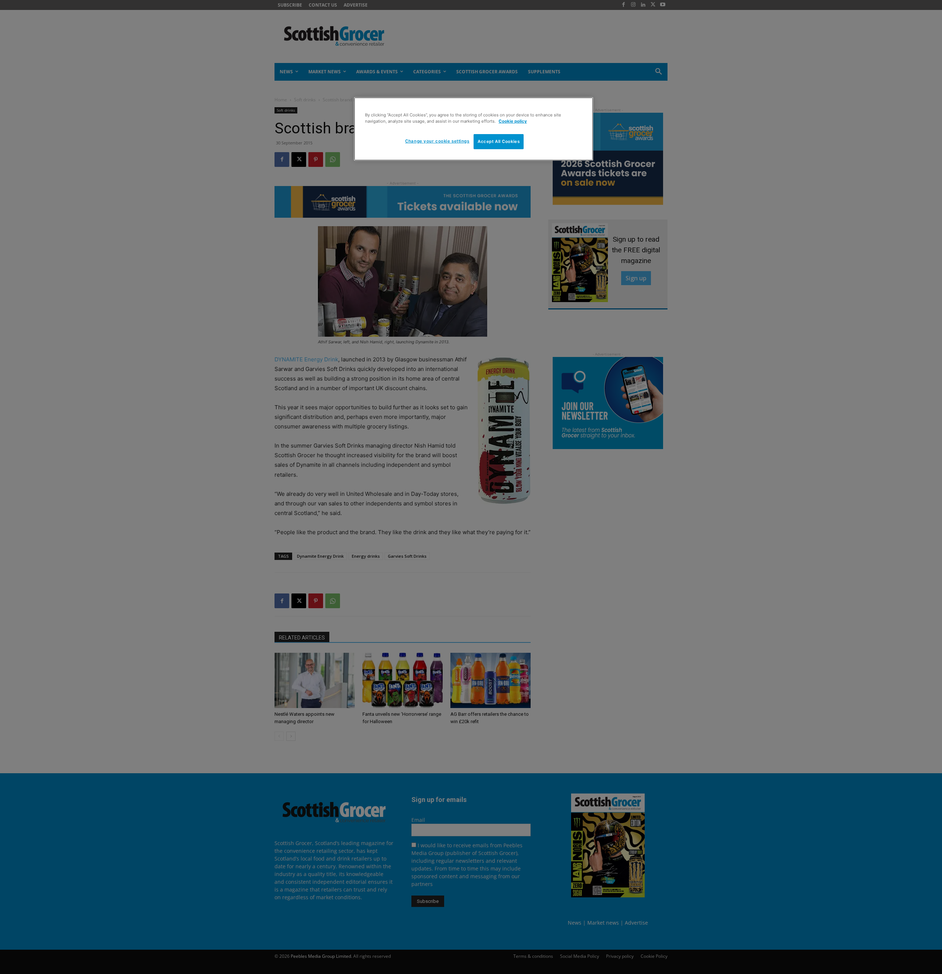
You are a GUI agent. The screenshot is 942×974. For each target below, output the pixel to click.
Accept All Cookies (499, 141)
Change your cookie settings (437, 141)
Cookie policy (513, 121)
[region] (473, 129)
